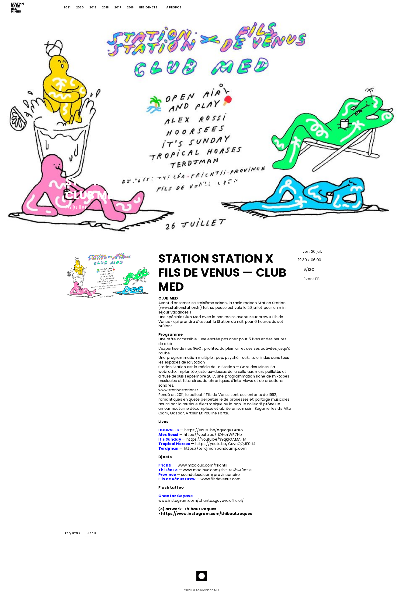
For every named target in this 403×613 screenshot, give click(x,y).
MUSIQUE (71, 170)
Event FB (311, 279)
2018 (105, 7)
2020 (80, 7)
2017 (117, 7)
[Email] (91, 219)
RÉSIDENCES (148, 7)
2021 (66, 7)
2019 (92, 7)
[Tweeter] (79, 219)
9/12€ (309, 269)
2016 (130, 7)
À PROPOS (173, 7)
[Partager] (67, 219)
